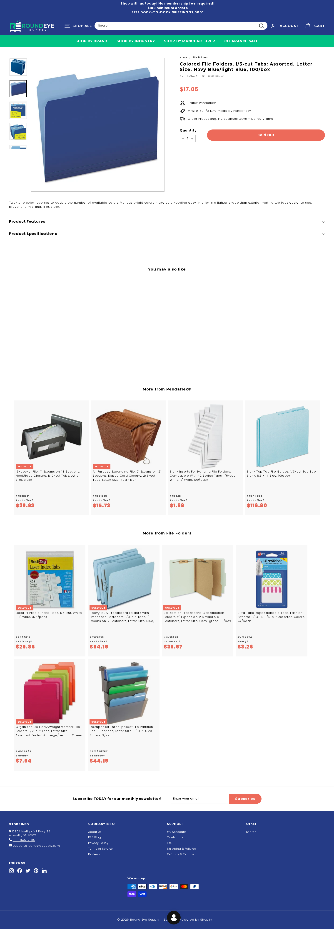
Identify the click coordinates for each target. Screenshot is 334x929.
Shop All (79, 27)
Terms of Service (100, 849)
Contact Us (175, 837)
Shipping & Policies (181, 849)
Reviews (94, 854)
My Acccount (176, 832)
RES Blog (94, 837)
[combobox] (181, 25)
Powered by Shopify (196, 919)
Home (183, 57)
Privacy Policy (98, 843)
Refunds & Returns (180, 854)
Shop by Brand (91, 41)
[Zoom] (97, 124)
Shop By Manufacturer (189, 41)
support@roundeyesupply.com (36, 846)
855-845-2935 (24, 840)
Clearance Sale (241, 41)
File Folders (200, 57)
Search (251, 832)
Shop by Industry (136, 41)
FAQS (171, 843)
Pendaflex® (188, 76)
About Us (95, 832)
